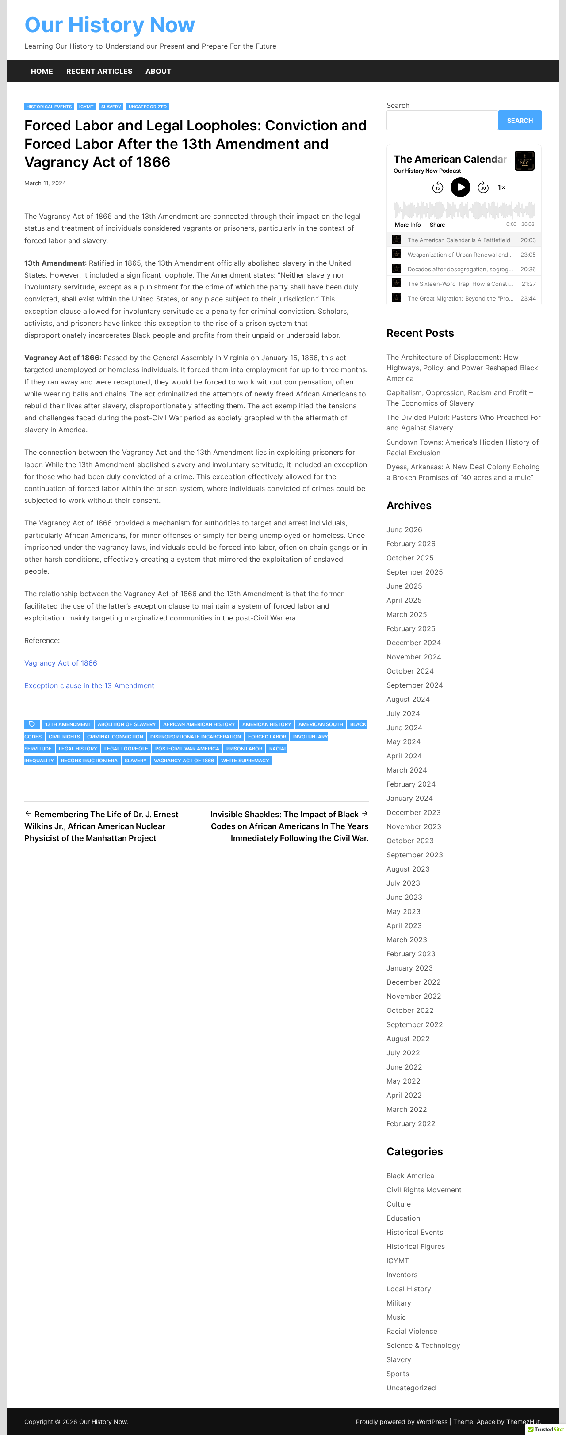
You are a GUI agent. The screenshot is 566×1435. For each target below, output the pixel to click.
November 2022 (413, 996)
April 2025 (404, 600)
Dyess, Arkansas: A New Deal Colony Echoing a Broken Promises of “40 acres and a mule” (463, 472)
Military (398, 1302)
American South (320, 724)
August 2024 (408, 699)
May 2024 (403, 741)
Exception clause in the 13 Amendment (89, 685)
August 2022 (408, 1038)
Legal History (78, 749)
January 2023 (409, 967)
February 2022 (411, 1123)
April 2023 (404, 925)
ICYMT (86, 106)
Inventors (401, 1274)
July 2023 (403, 883)
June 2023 (404, 897)
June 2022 (404, 1066)
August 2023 (408, 868)
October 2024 (410, 670)
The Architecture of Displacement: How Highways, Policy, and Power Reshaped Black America (462, 368)
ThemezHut (523, 1421)
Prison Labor (244, 749)
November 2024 (413, 656)
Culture (398, 1203)
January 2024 (409, 798)
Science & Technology (423, 1345)
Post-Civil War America (187, 749)
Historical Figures (415, 1246)
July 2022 (403, 1052)
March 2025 (406, 614)
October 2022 (410, 1010)
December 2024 (413, 642)
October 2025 (410, 557)
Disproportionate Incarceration (195, 737)
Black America (410, 1175)
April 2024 (404, 755)
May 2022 (403, 1081)
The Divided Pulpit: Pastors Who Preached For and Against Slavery (463, 422)
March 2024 (406, 769)
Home (42, 71)
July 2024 (403, 713)
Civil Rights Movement (424, 1189)
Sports (397, 1373)
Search (397, 105)
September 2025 (414, 571)
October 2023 (410, 840)
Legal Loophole (126, 749)
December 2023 (413, 812)
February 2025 (411, 628)
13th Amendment (68, 724)
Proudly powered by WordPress (402, 1421)
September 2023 (414, 854)
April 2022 (404, 1095)
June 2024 (404, 727)
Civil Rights (64, 737)
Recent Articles (99, 71)
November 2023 (413, 826)
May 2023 (403, 911)
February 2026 (411, 543)
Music (396, 1317)
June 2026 (404, 529)
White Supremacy (245, 760)
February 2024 (411, 784)
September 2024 (414, 685)
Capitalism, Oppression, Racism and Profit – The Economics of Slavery (459, 397)
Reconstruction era (89, 760)
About (158, 71)
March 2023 (406, 939)
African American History (199, 724)
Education (403, 1218)
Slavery (111, 106)
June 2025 (404, 586)
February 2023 (411, 953)
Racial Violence (411, 1331)
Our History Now (109, 24)
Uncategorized (148, 106)
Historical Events (49, 106)
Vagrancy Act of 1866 (60, 663)
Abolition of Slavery (127, 724)
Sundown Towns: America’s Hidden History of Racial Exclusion (462, 447)
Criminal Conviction (115, 737)
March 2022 (406, 1109)
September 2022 (414, 1024)
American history (266, 724)
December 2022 (413, 982)
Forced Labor (267, 737)
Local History (408, 1288)
